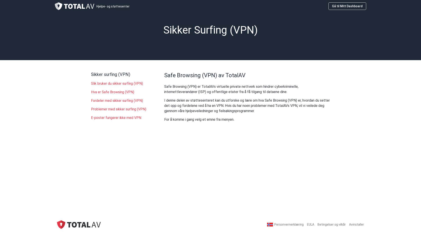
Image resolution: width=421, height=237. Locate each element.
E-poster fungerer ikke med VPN (116, 118)
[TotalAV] (79, 224)
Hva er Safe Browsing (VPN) (112, 92)
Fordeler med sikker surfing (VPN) (117, 101)
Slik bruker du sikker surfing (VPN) (117, 83)
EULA (310, 224)
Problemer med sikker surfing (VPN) (118, 109)
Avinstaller (356, 224)
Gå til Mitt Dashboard (347, 6)
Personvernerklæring (289, 224)
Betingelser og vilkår (332, 224)
